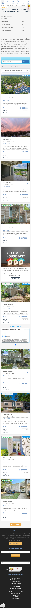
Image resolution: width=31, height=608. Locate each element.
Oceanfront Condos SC (15, 588)
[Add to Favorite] (3, 108)
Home (2, 5)
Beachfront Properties (16, 583)
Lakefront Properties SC (16, 585)
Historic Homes (16, 595)
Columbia (23, 5)
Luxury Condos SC (15, 593)
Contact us (15, 278)
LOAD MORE (15, 524)
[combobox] (15, 70)
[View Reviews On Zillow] (15, 346)
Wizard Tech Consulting (12, 604)
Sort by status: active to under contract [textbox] (13, 70)
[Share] (5, 108)
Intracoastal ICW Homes (16, 596)
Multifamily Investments (15, 579)
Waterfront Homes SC (16, 590)
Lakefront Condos (16, 581)
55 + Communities (16, 578)
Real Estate (10, 5)
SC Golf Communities (16, 586)
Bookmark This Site (15, 543)
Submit (15, 555)
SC (16, 5)
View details (25, 110)
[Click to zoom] (15, 336)
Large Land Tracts (16, 598)
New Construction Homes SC (16, 591)
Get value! (25, 61)
